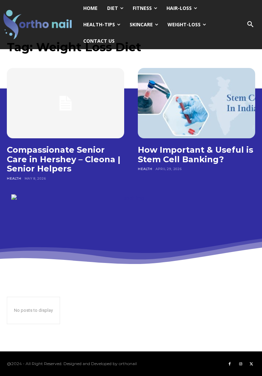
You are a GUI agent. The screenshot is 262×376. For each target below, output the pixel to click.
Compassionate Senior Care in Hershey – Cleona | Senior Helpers (63, 159)
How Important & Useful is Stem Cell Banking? (195, 154)
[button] (250, 24)
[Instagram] (240, 363)
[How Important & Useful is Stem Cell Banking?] (196, 103)
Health (14, 178)
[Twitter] (251, 363)
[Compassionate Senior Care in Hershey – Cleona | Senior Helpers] (65, 103)
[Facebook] (229, 363)
